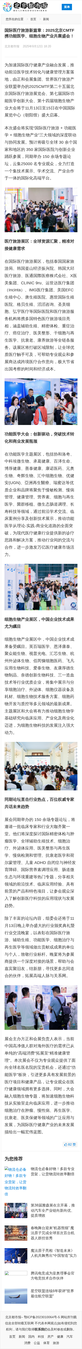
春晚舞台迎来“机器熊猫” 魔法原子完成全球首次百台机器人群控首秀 (52, 1233)
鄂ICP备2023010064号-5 (42, 1317)
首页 (33, 19)
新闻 (46, 19)
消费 (27, 1343)
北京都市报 (12, 46)
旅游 (56, 1343)
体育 (46, 1343)
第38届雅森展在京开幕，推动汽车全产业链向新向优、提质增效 (53, 1210)
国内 (31, 1336)
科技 (41, 1336)
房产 (50, 1336)
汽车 (70, 1336)
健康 (60, 1336)
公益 (37, 1343)
